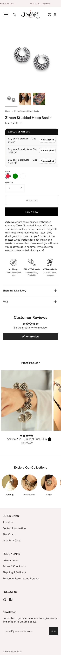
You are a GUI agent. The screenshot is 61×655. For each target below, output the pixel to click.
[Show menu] (6, 14)
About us (8, 522)
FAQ (5, 301)
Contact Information (14, 528)
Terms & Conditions (14, 566)
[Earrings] (10, 483)
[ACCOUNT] (49, 14)
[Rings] (49, 483)
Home (7, 111)
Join (53, 631)
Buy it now (31, 212)
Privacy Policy (11, 560)
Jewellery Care (11, 540)
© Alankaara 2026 (12, 651)
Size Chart (9, 534)
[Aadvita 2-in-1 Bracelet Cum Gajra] (26, 400)
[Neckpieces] (29, 483)
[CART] (55, 14)
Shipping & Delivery (14, 290)
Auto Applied (47, 139)
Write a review (30, 336)
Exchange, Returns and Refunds (21, 578)
